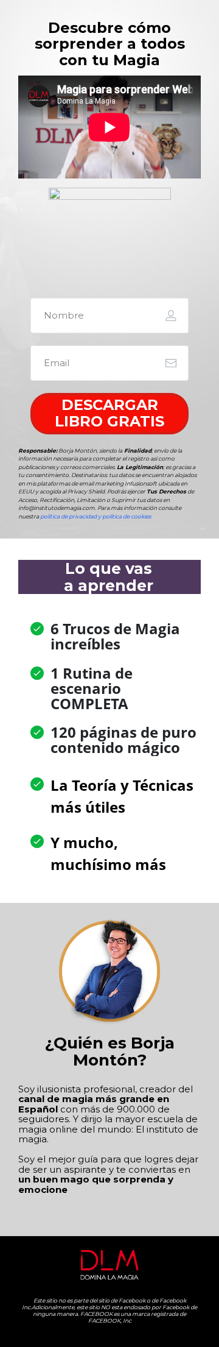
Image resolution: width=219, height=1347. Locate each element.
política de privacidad (68, 516)
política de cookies (126, 516)
